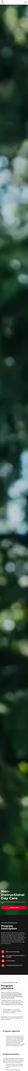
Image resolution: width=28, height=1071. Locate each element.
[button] (25, 2)
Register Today (14, 907)
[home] (3, 2)
